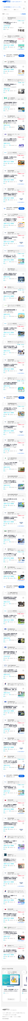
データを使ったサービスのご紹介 (9, 1014)
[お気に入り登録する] (23, 23)
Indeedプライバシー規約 (7, 1016)
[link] (5, 972)
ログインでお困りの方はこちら (19, 1012)
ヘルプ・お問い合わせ (6, 1012)
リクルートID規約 (17, 1016)
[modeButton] (16, 2)
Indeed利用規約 (5, 1018)
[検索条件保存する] (24, 8)
